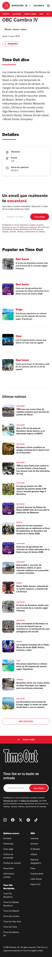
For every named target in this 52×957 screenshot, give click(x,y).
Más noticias (26, 722)
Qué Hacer (17, 14)
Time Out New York (12, 922)
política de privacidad (28, 228)
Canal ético (8, 869)
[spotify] (28, 820)
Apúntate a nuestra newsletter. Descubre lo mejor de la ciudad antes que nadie (25, 208)
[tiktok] (36, 820)
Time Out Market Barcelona (11, 904)
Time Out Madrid (11, 911)
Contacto (7, 839)
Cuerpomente (37, 874)
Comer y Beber (30, 14)
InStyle (34, 855)
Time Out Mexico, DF (11, 934)
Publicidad (8, 844)
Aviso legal (8, 849)
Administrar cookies (8, 875)
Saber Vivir (35, 884)
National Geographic (36, 861)
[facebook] (12, 820)
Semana (34, 844)
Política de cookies (12, 863)
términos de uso (9, 228)
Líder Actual (36, 879)
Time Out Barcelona (8, 895)
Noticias (5, 14)
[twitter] (20, 820)
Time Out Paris (10, 927)
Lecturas (34, 839)
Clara (33, 869)
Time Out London (11, 916)
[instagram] (5, 820)
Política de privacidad (8, 856)
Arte (41, 14)
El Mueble (35, 849)
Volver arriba (29, 740)
